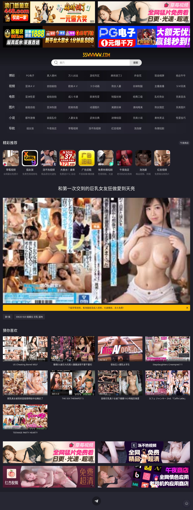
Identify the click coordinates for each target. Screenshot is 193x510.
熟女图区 (159, 107)
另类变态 (181, 96)
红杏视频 (116, 128)
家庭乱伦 (52, 118)
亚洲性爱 (30, 96)
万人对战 (73, 75)
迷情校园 (116, 118)
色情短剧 (159, 128)
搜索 (135, 62)
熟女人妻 (116, 86)
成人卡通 (73, 96)
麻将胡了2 (116, 75)
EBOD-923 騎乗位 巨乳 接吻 (29, 316)
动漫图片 (95, 107)
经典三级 (138, 96)
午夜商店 (52, 128)
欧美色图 (73, 107)
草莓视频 (73, 128)
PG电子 (30, 75)
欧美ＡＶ (73, 86)
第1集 (7, 316)
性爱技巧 (181, 118)
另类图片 (181, 107)
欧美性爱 (95, 96)
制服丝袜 (116, 96)
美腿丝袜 (116, 107)
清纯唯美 (138, 107)
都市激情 (30, 118)
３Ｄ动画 (95, 86)
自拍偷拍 (52, 86)
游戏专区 (95, 75)
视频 (12, 86)
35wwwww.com (96, 55)
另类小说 (138, 118)
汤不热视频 (95, 128)
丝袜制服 (138, 86)
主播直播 (159, 86)
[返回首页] (186, 503)
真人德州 (52, 75)
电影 (12, 97)
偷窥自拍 (30, 107)
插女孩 (30, 128)
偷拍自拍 (52, 96)
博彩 (12, 75)
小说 (12, 118)
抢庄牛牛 (181, 75)
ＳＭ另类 (181, 86)
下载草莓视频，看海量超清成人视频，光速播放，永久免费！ (96, 307)
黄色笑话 (159, 118)
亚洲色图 (52, 107)
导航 (12, 128)
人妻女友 (73, 118)
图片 (12, 107)
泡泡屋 (137, 128)
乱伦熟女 (159, 96)
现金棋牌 (159, 75)
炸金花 (137, 75)
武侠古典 (95, 118)
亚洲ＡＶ (30, 86)
